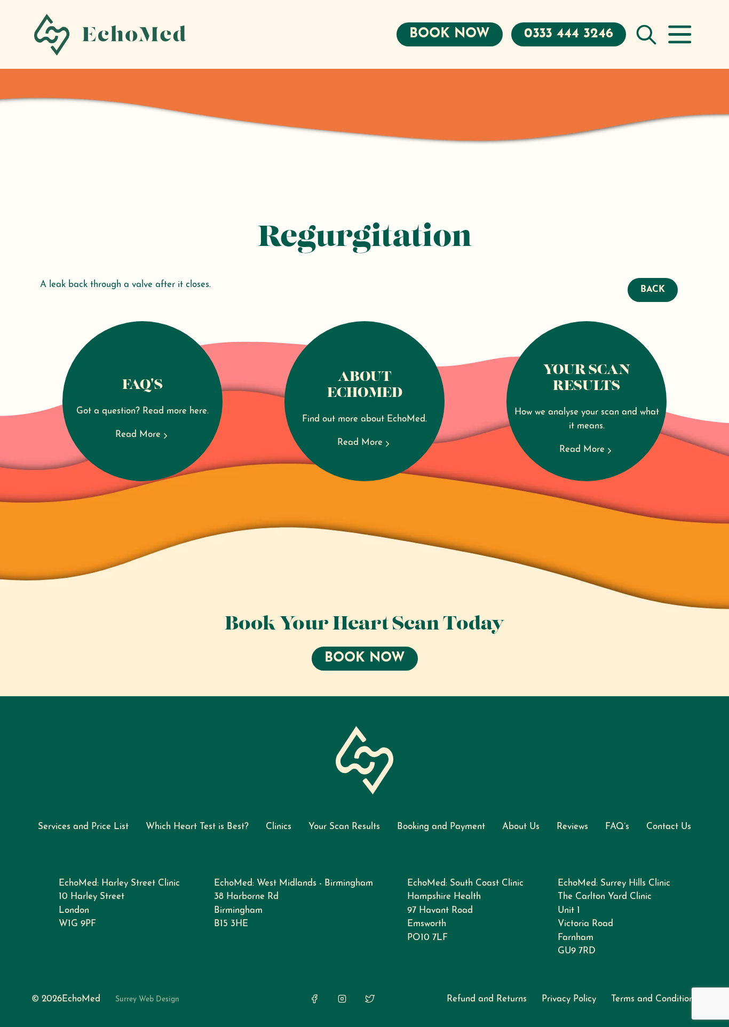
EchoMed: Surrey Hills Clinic (614, 883)
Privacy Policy (569, 999)
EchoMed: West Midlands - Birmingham (293, 883)
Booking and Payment (441, 826)
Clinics (278, 826)
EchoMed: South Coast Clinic (465, 883)
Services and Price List (83, 826)
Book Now (449, 34)
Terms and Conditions (654, 999)
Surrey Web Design (147, 1000)
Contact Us (668, 826)
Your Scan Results (344, 826)
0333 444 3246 (568, 34)
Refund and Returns (487, 999)
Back (652, 289)
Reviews (572, 826)
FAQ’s (617, 826)
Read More (138, 434)
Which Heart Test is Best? (197, 826)
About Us (521, 826)
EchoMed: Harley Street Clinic (119, 883)
